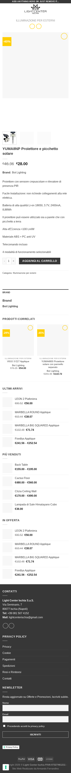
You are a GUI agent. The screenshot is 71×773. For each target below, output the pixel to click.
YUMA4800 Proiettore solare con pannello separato (52, 364)
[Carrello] (67, 9)
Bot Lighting (19, 172)
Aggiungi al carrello (39, 261)
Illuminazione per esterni (35, 20)
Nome (5, 703)
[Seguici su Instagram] (11, 625)
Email (5, 714)
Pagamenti (8, 659)
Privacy (6, 646)
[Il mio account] (61, 9)
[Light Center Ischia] (35, 9)
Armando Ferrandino (48, 768)
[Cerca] (56, 9)
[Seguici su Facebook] (5, 625)
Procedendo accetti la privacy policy (26, 726)
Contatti (7, 678)
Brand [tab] (6, 292)
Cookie (6, 653)
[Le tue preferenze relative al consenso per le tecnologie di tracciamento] (6, 767)
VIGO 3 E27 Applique (18, 361)
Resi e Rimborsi (11, 672)
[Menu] (4, 9)
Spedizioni (8, 665)
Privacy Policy (12, 747)
